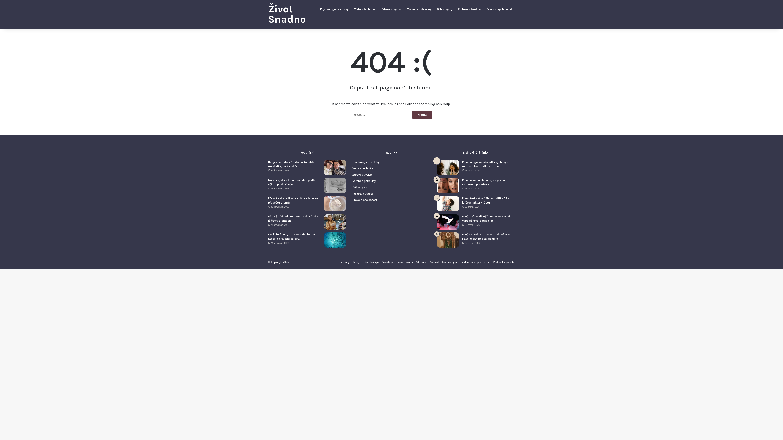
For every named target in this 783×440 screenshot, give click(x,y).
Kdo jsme (421, 262)
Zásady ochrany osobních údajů (360, 262)
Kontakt (434, 262)
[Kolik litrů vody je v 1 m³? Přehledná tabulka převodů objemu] (335, 240)
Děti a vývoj (444, 9)
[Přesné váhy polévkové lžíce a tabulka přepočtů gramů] (335, 203)
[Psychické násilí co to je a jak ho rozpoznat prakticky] (448, 185)
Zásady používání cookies (397, 262)
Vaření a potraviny (419, 9)
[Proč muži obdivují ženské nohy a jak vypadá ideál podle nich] (448, 222)
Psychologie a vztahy (334, 9)
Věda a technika (365, 9)
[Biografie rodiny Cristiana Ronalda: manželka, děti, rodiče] (335, 167)
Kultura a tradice (469, 9)
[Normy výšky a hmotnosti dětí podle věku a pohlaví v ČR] (335, 185)
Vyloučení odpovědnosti (476, 262)
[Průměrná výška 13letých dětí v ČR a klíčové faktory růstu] (448, 203)
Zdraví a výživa (391, 9)
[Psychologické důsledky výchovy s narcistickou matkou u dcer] (448, 167)
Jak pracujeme (450, 262)
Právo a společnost (499, 9)
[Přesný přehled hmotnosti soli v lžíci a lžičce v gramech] (335, 222)
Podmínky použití (503, 262)
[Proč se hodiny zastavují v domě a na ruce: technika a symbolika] (448, 240)
